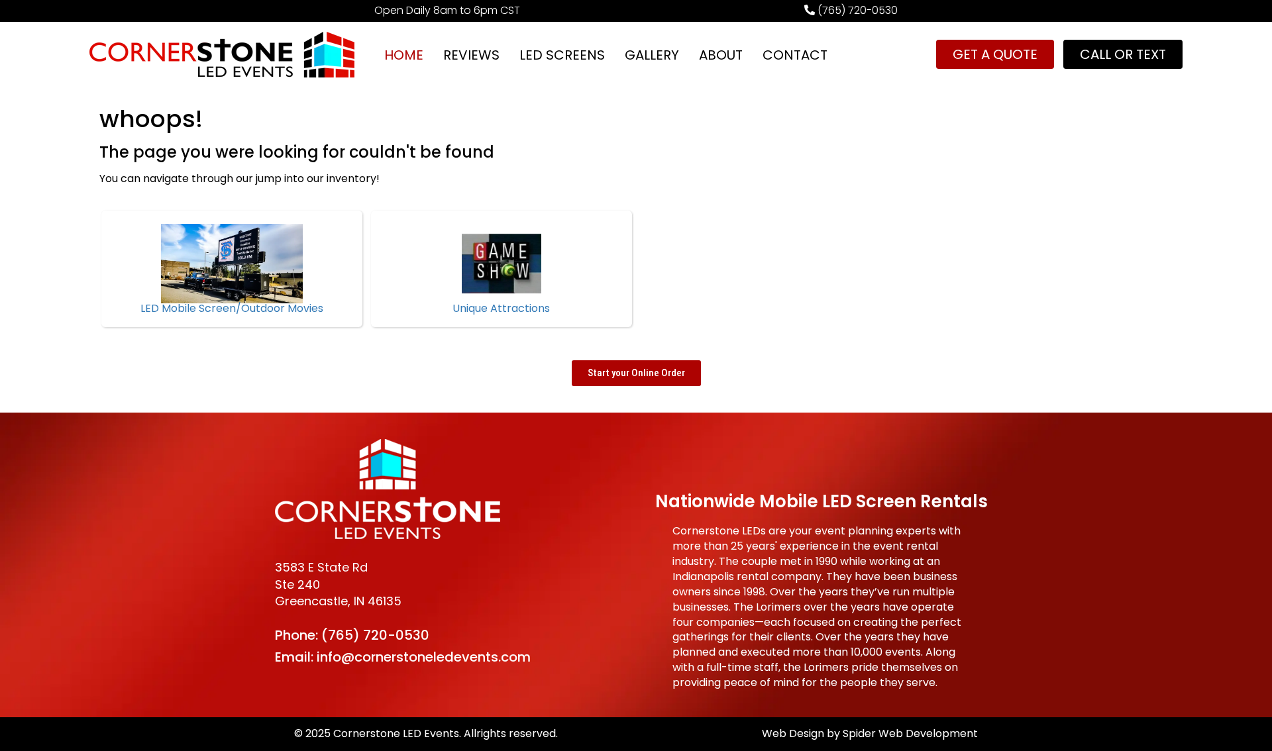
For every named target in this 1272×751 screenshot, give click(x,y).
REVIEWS (471, 55)
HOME (403, 55)
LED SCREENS (562, 55)
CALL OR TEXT (1123, 54)
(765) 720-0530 (375, 635)
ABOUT (721, 55)
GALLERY (652, 55)
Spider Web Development (910, 733)
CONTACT (795, 55)
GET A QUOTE (995, 54)
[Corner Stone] (222, 54)
